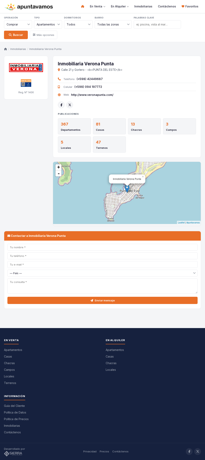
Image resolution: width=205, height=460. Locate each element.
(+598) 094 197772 (88, 86)
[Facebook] (61, 104)
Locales (66, 147)
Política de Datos (15, 412)
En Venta (96, 6)
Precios (104, 451)
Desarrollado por (15, 448)
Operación (11, 17)
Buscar (18, 34)
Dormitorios (72, 17)
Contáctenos (167, 6)
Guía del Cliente (14, 405)
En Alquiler (118, 6)
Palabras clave (144, 17)
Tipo (37, 17)
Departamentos (70, 129)
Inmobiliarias (143, 6)
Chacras (136, 129)
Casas (100, 129)
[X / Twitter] (69, 104)
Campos (171, 129)
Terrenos (102, 147)
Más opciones (45, 34)
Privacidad (89, 451)
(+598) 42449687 (90, 79)
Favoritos (191, 6)
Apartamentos (13, 350)
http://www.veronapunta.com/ (92, 94)
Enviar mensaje (105, 300)
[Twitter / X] (197, 451)
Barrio (99, 17)
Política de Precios (16, 419)
